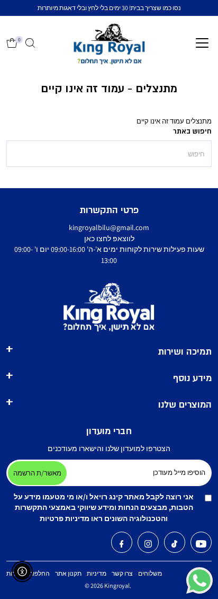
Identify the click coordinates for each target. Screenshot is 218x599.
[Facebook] (121, 545)
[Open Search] (30, 43)
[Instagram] (148, 545)
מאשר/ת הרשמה (37, 473)
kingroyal (117, 585)
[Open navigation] (202, 43)
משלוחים (150, 573)
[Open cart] (11, 43)
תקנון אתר (68, 573)
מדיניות (96, 573)
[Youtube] (201, 545)
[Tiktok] (174, 545)
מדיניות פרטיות (64, 518)
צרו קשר (122, 573)
